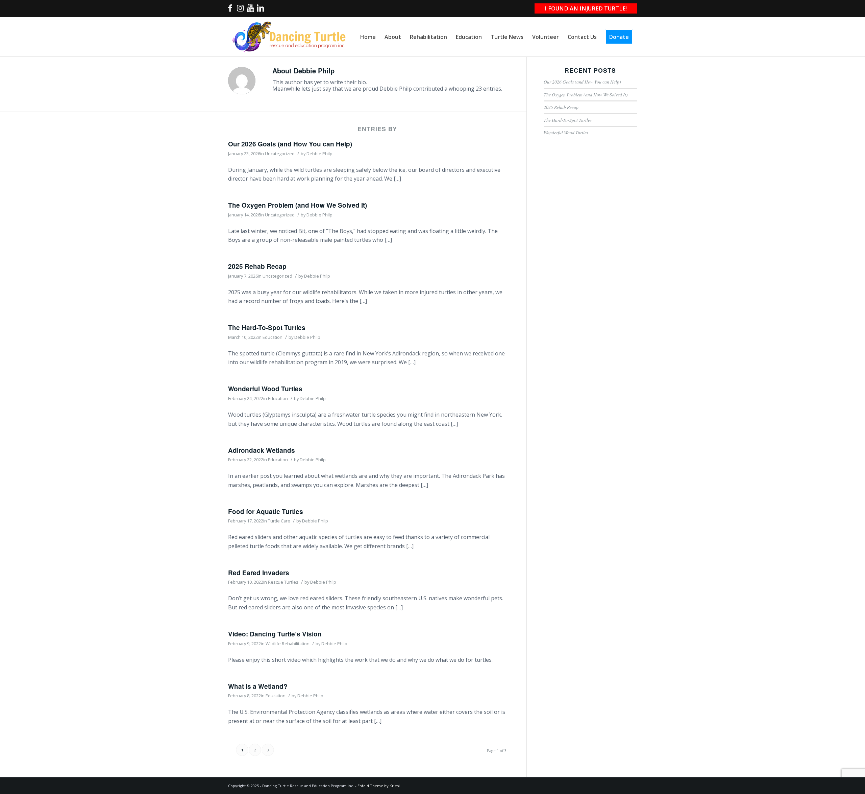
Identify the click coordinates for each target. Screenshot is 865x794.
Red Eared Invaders (258, 572)
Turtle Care (279, 521)
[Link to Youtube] (250, 10)
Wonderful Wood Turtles (265, 388)
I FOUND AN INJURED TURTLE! (586, 8)
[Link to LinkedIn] (260, 10)
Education (272, 337)
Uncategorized (280, 153)
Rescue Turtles (283, 582)
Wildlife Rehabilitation (288, 643)
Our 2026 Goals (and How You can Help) (290, 143)
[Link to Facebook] (230, 10)
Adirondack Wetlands (261, 450)
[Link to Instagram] (240, 10)
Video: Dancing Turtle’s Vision (275, 633)
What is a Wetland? (258, 686)
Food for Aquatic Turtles (265, 511)
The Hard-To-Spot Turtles (266, 327)
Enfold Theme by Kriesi (378, 785)
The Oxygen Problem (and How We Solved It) (297, 205)
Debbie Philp (319, 153)
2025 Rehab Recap (257, 266)
